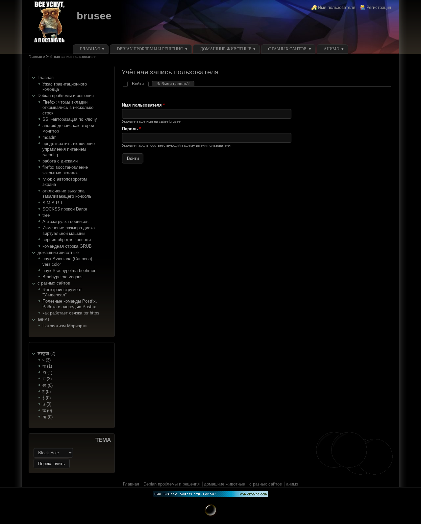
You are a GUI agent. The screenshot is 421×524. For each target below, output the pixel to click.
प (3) (46, 360)
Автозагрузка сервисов (65, 221)
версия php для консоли (66, 239)
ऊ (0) (47, 410)
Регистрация (378, 7)
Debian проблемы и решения (150, 48)
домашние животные (225, 48)
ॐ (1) (47, 372)
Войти (140, 83)
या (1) (47, 366)
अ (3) (47, 378)
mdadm (49, 137)
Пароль (131, 128)
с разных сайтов (287, 48)
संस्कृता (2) (46, 353)
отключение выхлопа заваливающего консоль (66, 193)
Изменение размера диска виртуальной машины (68, 230)
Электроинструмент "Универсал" (62, 292)
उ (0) (46, 404)
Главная (90, 48)
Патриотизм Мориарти (64, 325)
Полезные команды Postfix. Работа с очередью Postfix (69, 304)
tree (46, 215)
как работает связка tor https (70, 313)
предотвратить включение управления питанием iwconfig (68, 149)
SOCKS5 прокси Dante (64, 209)
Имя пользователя (336, 7)
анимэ (331, 48)
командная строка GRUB (67, 246)
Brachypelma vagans (62, 276)
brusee (94, 16)
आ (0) (47, 385)
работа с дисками (60, 161)
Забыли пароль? (173, 83)
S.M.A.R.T (52, 202)
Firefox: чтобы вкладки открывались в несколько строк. (67, 107)
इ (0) (46, 391)
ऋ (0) (47, 416)
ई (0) (46, 397)
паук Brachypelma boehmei (68, 270)
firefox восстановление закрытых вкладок (65, 170)
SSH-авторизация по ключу (69, 119)
